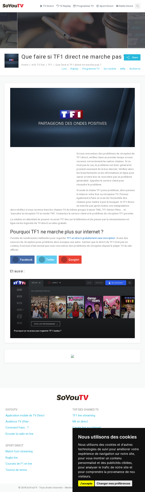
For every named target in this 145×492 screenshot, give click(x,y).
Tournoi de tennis (16, 470)
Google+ (73, 259)
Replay (74, 68)
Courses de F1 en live (18, 463)
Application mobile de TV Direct (24, 415)
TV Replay (65, 6)
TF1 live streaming (83, 415)
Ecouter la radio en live (19, 433)
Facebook (25, 259)
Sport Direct (106, 6)
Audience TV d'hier (17, 421)
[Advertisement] (42, 178)
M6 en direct (80, 421)
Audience (134, 68)
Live (64, 68)
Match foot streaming (19, 451)
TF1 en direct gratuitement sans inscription (91, 238)
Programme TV (85, 6)
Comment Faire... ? (17, 427)
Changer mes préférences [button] (113, 483)
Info (122, 68)
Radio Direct (126, 6)
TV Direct (48, 6)
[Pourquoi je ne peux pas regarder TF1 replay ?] (72, 308)
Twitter (50, 259)
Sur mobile (110, 68)
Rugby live (11, 457)
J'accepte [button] (86, 483)
